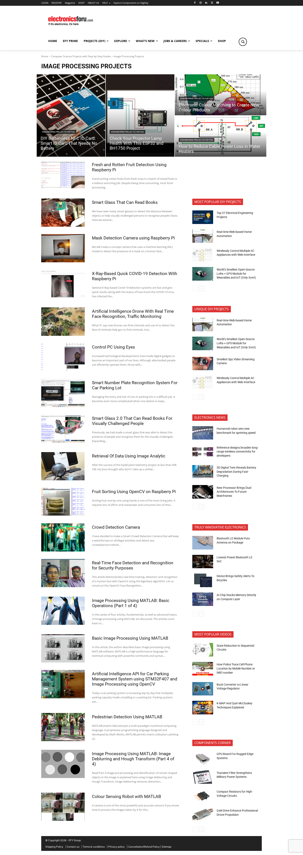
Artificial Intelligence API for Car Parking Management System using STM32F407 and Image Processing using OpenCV (134, 679)
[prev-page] (194, 288)
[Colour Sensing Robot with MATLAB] (63, 807)
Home (44, 56)
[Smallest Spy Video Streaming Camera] (202, 363)
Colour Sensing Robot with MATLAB (126, 796)
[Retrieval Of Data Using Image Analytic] (63, 466)
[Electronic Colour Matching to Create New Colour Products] (220, 94)
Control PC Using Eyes (113, 347)
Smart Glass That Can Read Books (125, 202)
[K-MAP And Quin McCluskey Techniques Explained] (202, 707)
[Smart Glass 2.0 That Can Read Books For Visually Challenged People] (63, 428)
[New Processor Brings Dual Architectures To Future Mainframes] (202, 492)
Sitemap (166, 846)
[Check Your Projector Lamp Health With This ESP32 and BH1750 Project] (140, 115)
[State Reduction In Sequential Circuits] (202, 650)
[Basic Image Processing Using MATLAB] (63, 648)
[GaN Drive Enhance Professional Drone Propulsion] (202, 815)
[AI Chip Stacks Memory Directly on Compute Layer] (202, 599)
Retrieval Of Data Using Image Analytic (128, 456)
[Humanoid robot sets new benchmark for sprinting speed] (202, 433)
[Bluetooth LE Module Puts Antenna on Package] (202, 542)
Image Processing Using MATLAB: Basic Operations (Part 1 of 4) (130, 603)
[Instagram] (200, 3)
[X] (212, 3)
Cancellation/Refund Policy (144, 846)
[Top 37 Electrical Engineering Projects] (202, 217)
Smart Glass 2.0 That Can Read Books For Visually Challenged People (132, 421)
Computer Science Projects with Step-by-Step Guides (81, 56)
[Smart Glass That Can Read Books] (63, 212)
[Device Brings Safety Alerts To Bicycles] (202, 580)
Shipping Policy (54, 846)
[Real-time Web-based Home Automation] (202, 236)
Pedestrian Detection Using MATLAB (127, 716)
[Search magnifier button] (243, 42)
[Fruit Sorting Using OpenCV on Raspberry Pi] (63, 502)
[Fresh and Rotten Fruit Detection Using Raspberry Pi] (63, 175)
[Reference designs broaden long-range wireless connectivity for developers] (202, 451)
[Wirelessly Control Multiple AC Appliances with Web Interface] (202, 255)
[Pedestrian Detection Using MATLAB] (63, 727)
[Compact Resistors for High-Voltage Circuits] (202, 796)
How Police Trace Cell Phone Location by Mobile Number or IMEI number (236, 668)
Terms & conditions (94, 846)
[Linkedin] (206, 3)
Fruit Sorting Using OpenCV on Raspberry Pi (134, 491)
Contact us (73, 846)
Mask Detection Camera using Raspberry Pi (133, 238)
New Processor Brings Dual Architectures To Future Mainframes (234, 491)
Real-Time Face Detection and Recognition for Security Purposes (132, 565)
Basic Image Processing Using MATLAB (130, 638)
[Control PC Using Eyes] (63, 357)
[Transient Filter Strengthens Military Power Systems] (202, 777)
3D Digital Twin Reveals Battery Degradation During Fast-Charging (236, 471)
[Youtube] (217, 3)
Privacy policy (116, 846)
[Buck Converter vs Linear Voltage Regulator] (202, 689)
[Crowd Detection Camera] (63, 537)
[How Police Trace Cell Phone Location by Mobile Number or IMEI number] (202, 668)
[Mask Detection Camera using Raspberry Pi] (63, 248)
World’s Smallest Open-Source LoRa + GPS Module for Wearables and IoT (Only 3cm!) (236, 273)
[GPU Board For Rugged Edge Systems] (202, 758)
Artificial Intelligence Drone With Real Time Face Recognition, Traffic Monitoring (133, 314)
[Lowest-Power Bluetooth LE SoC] (202, 561)
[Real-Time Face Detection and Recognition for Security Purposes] (63, 573)
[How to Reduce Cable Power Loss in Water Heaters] (220, 136)
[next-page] (201, 288)
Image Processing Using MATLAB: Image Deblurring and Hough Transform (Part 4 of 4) (133, 758)
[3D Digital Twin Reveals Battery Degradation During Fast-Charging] (202, 472)
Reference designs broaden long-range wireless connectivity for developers (237, 451)
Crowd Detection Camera (116, 527)
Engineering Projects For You (58, 132)
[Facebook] (194, 3)
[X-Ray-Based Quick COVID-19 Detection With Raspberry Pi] (63, 284)
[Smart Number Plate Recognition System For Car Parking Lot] (63, 393)
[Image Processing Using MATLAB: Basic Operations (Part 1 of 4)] (63, 611)
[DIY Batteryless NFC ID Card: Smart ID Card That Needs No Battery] (71, 115)
